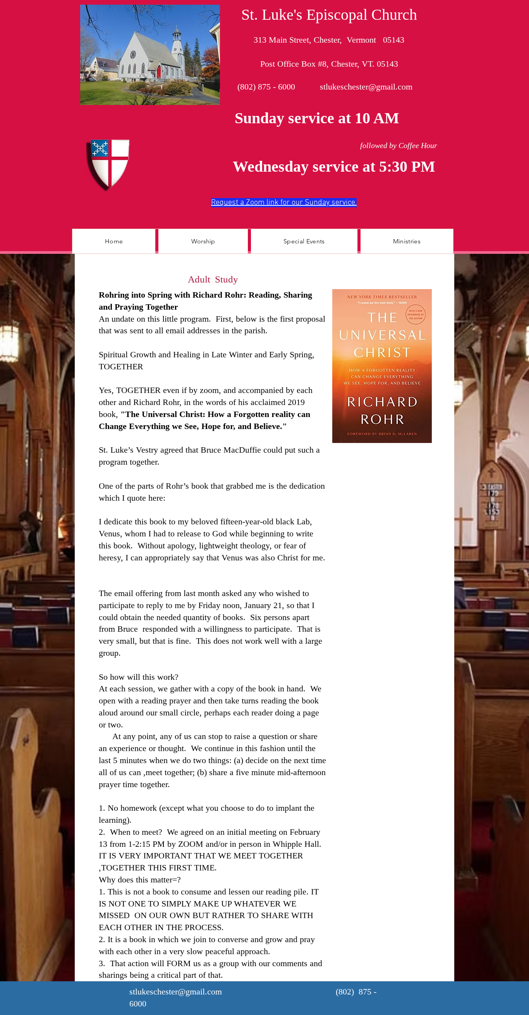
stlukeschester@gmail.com (366, 86)
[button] (202, 241)
